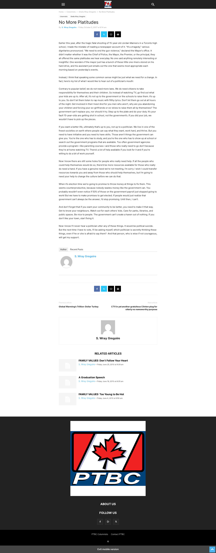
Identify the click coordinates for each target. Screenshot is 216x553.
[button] (63, 4)
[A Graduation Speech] (67, 382)
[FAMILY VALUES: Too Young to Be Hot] (67, 399)
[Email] (111, 34)
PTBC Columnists (100, 534)
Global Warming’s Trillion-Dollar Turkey (78, 306)
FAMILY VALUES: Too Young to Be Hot (101, 394)
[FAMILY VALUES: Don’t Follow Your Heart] (67, 365)
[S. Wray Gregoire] (66, 270)
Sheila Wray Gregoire (87, 12)
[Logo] (108, 495)
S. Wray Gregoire (69, 27)
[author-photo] (108, 334)
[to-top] (212, 548)
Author (63, 249)
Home (61, 12)
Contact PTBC (118, 534)
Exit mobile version (108, 549)
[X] (104, 34)
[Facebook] (97, 34)
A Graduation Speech (92, 377)
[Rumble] (108, 521)
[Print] (118, 34)
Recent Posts (76, 249)
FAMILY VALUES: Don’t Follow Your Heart (103, 360)
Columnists (71, 12)
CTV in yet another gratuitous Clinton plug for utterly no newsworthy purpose (134, 308)
